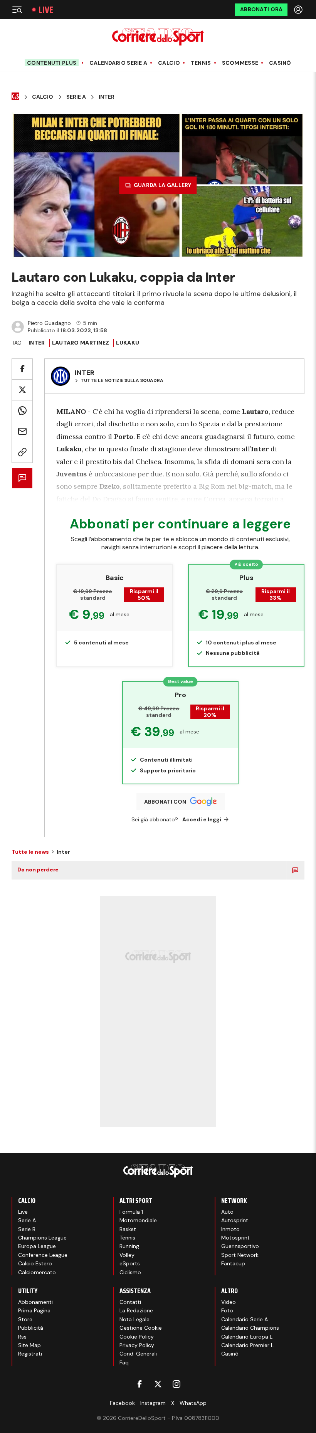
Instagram (153, 1402)
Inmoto (230, 1229)
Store (25, 1319)
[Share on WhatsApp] (22, 410)
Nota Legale (134, 1319)
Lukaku (127, 342)
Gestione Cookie (140, 1327)
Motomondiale (138, 1220)
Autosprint (234, 1220)
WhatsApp (193, 1402)
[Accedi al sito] (299, 9)
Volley (126, 1254)
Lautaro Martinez (80, 342)
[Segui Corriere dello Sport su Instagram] (176, 1384)
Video (228, 1301)
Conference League (42, 1254)
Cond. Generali (138, 1353)
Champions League (42, 1237)
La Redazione (136, 1310)
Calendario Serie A (118, 63)
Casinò (280, 63)
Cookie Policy (136, 1336)
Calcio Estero (35, 1263)
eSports (129, 1263)
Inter (106, 97)
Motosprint (235, 1237)
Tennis (201, 63)
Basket (127, 1229)
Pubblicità (30, 1327)
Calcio (169, 63)
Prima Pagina (34, 1310)
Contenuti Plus (51, 62)
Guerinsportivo (240, 1246)
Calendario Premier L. (248, 1345)
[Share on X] (22, 390)
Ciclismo (130, 1272)
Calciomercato (37, 1272)
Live (46, 10)
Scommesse (240, 63)
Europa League (37, 1246)
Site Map (29, 1345)
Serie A (76, 97)
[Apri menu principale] (17, 9)
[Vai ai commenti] (22, 478)
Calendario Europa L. (247, 1336)
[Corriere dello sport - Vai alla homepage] (157, 36)
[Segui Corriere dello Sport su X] (158, 1384)
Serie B (26, 1229)
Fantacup (233, 1263)
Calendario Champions (250, 1327)
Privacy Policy (136, 1345)
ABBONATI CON (165, 801)
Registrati (30, 1353)
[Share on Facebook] (22, 369)
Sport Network (240, 1254)
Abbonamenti (35, 1301)
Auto (227, 1211)
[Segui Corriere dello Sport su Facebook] (139, 1384)
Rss (22, 1336)
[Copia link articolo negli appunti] (22, 452)
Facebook (122, 1402)
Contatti (130, 1301)
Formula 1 (131, 1211)
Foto (227, 1310)
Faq (124, 1362)
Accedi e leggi (201, 819)
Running (129, 1246)
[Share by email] (22, 431)
